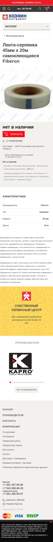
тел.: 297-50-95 (24, 9)
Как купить (8, 450)
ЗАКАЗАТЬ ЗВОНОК (15, 500)
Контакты (9, 421)
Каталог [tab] (11, 26)
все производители (26, 390)
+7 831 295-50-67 (13, 493)
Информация (11, 426)
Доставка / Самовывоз (14, 458)
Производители (13, 415)
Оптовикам (8, 436)
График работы (14, 504)
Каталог (8, 409)
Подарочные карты (12, 445)
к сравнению (14, 141)
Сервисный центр (11, 441)
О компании (9, 432)
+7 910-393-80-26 (13, 488)
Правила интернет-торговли (17, 463)
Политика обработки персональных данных (25, 467)
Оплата (6, 454)
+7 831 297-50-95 (13, 484)
